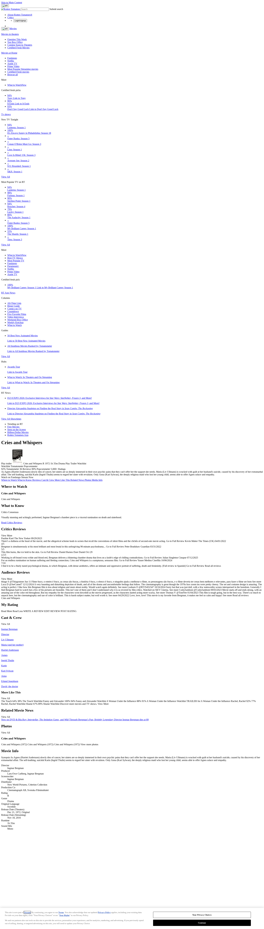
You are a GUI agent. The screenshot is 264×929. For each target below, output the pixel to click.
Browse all (12, 74)
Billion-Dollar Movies (18, 432)
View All (5, 176)
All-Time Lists (14, 303)
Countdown (13, 311)
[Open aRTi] (5, 5)
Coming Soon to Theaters (19, 45)
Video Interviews (15, 317)
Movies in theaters (10, 34)
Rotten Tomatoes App (17, 435)
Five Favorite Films (16, 314)
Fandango (12, 58)
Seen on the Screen (16, 429)
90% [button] (34, 469)
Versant (27, 912)
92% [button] (3, 469)
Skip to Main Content (11, 2)
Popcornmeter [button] (43, 469)
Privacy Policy (104, 912)
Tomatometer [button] (12, 469)
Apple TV (12, 63)
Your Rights (64, 915)
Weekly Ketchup (15, 322)
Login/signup (20, 20)
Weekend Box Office (17, 319)
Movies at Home (9, 53)
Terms (61, 912)
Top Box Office (15, 42)
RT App (5, 292)
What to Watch (16, 85)
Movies (13, 28)
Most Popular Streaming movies (22, 69)
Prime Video (13, 66)
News (12, 292)
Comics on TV (14, 308)
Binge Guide (13, 306)
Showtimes (16, 419)
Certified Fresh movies (18, 72)
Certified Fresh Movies (18, 47)
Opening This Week (17, 39)
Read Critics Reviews (11, 522)
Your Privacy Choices (202, 915)
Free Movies (13, 426)
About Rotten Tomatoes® (19, 14)
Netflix (10, 61)
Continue (202, 923)
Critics (10, 17)
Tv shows (6, 114)
